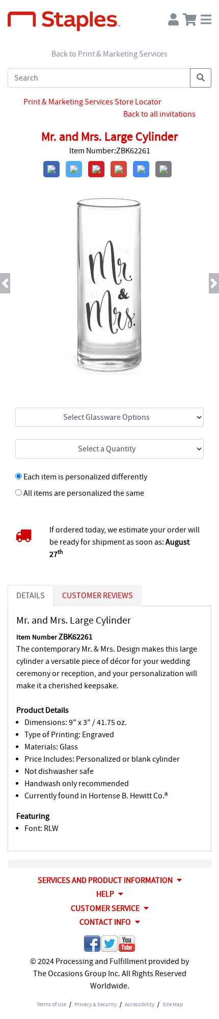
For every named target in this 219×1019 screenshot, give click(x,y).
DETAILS (30, 596)
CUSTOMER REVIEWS (97, 596)
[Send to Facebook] (92, 945)
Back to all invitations (159, 114)
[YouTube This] (126, 945)
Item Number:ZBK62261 (109, 151)
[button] (16, 283)
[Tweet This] (109, 945)
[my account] (173, 17)
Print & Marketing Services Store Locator (92, 102)
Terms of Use (51, 1004)
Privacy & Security (95, 1004)
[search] (200, 78)
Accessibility (139, 1004)
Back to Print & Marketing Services (109, 54)
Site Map (172, 1004)
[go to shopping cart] (190, 17)
